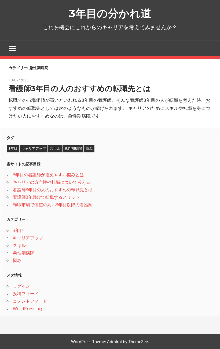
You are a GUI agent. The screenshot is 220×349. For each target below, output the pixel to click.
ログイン (21, 286)
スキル (55, 148)
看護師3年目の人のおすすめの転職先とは (80, 88)
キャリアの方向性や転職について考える (51, 182)
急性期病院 (73, 148)
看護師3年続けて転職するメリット (46, 197)
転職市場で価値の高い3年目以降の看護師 (53, 205)
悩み (89, 148)
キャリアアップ (33, 148)
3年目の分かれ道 (110, 13)
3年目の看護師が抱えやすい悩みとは (48, 175)
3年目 (13, 148)
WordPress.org (28, 309)
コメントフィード (30, 301)
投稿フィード (26, 294)
